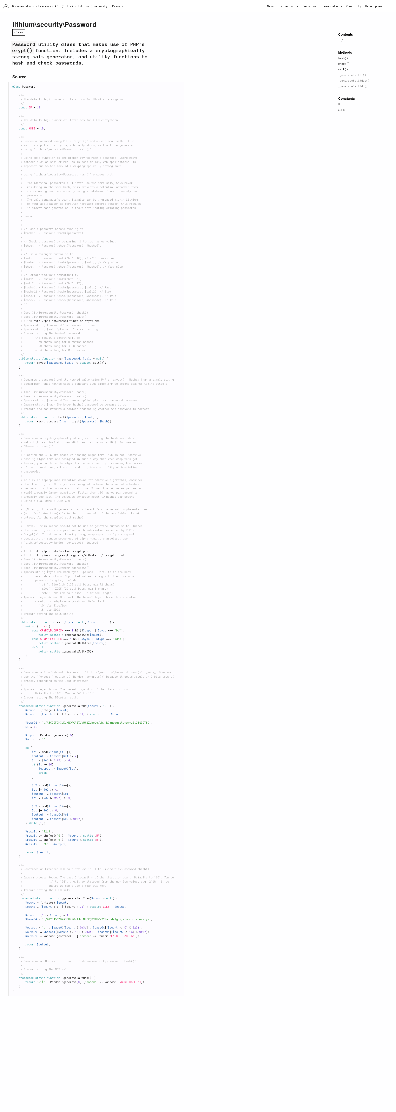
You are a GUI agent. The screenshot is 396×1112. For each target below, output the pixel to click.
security (50, 24)
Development (374, 6)
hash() (343, 58)
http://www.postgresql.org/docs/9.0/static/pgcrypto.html (79, 555)
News (270, 6)
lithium (23, 24)
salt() (343, 69)
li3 (4, 5)
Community (353, 6)
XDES (341, 110)
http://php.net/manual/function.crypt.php (67, 321)
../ (340, 40)
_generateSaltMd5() (353, 86)
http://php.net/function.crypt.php (61, 551)
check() (344, 63)
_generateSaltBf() (352, 75)
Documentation (288, 6)
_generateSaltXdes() (354, 80)
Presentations (331, 6)
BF (340, 104)
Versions (310, 6)
